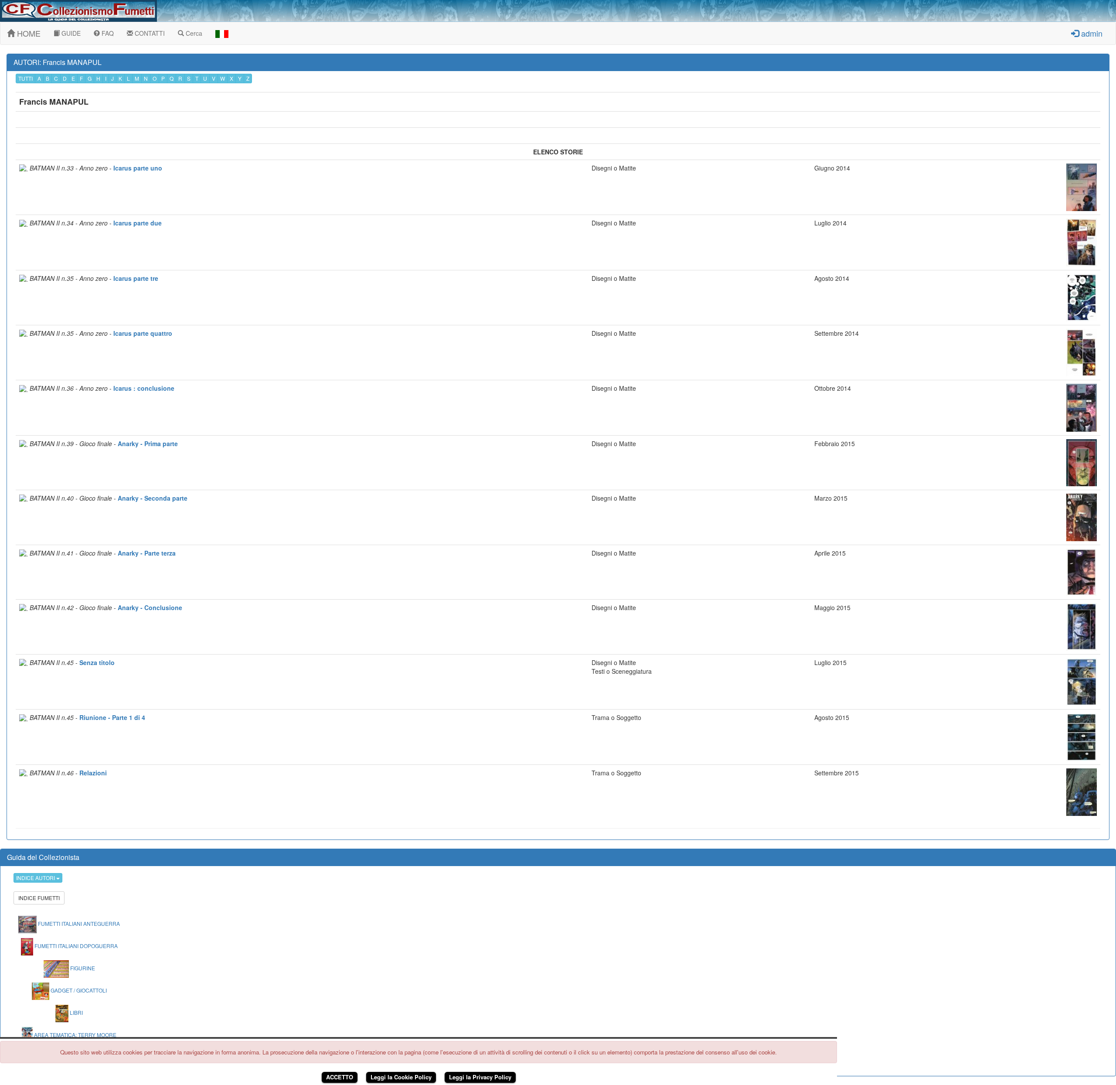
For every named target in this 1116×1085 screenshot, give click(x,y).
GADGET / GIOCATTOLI (78, 990)
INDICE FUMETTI (39, 897)
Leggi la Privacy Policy (480, 1077)
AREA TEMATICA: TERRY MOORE (74, 1034)
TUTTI (25, 78)
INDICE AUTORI (36, 877)
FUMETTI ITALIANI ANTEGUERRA (78, 923)
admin (1090, 33)
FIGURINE (82, 968)
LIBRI (75, 1012)
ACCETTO (339, 1077)
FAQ (107, 33)
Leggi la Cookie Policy (401, 1077)
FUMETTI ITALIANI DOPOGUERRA (75, 945)
